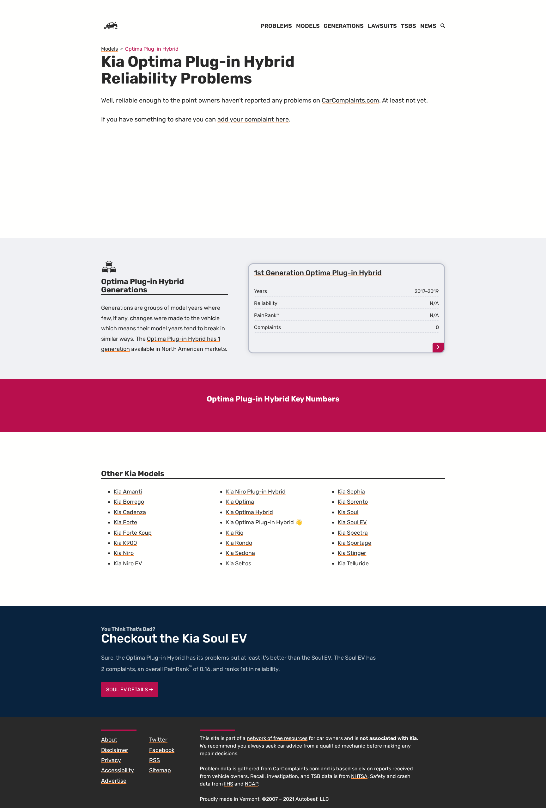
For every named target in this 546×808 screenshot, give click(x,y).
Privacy (111, 760)
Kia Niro (124, 553)
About (109, 739)
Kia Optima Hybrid (249, 512)
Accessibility (117, 770)
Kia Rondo (239, 542)
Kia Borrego (129, 501)
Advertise (113, 780)
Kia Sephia (351, 491)
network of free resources (277, 738)
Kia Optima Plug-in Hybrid (260, 522)
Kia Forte (125, 522)
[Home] (110, 26)
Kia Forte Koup (133, 532)
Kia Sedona (240, 553)
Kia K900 (125, 542)
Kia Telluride (353, 563)
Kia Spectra (353, 532)
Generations (344, 25)
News (428, 25)
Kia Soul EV (352, 522)
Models (308, 25)
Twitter (158, 739)
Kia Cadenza (130, 512)
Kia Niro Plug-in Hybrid (256, 491)
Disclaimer (114, 750)
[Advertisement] (273, 185)
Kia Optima (240, 501)
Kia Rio (234, 532)
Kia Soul (348, 512)
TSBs (408, 25)
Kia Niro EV (128, 563)
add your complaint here (253, 119)
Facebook (161, 750)
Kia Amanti (128, 491)
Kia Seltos (238, 563)
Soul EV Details (127, 690)
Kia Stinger (352, 553)
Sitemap (160, 770)
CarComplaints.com (350, 100)
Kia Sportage (354, 542)
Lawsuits (382, 25)
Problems (276, 25)
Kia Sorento (353, 501)
